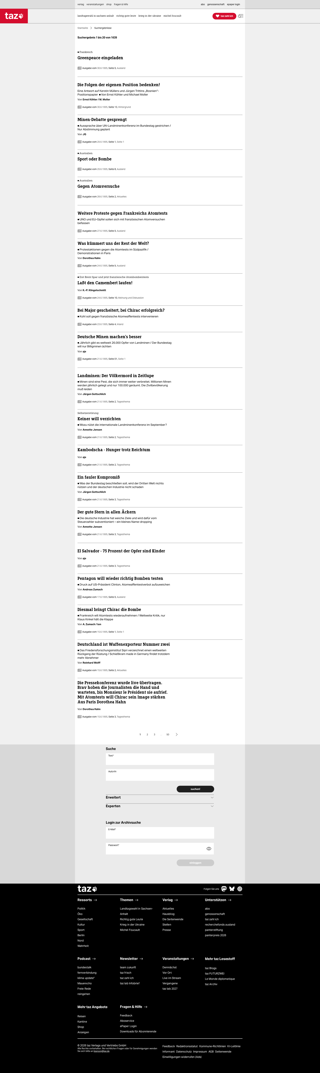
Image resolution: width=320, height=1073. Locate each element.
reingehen (84, 994)
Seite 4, (115, 324)
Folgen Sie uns (211, 888)
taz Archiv (211, 984)
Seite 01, (117, 358)
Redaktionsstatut (187, 1046)
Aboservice (127, 1021)
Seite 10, (126, 297)
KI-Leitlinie (233, 1046)
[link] (97, 16)
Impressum (200, 1051)
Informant (168, 1051)
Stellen (166, 924)
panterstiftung (214, 930)
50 (167, 734)
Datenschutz (184, 1051)
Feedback (126, 1015)
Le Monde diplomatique (220, 979)
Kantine (82, 1021)
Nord (81, 940)
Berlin (81, 935)
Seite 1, (116, 141)
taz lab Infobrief (130, 983)
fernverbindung (87, 972)
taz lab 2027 (170, 988)
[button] (240, 16)
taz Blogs (210, 968)
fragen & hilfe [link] (121, 4)
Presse (166, 930)
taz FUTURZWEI (214, 973)
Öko (80, 914)
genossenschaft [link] (215, 4)
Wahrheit (83, 946)
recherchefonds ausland (220, 924)
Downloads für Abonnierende (138, 1031)
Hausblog (168, 914)
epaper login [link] (233, 4)
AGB (211, 1051)
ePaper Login (128, 1026)
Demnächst (169, 967)
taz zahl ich (212, 919)
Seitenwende (223, 1051)
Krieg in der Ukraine (132, 924)
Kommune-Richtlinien (213, 1046)
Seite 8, (116, 169)
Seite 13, (119, 107)
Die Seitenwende (172, 919)
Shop (81, 1027)
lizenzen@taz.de (102, 1051)
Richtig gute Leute (131, 919)
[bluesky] (232, 890)
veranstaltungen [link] (95, 4)
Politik (81, 908)
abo (207, 908)
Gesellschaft (85, 919)
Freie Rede (84, 988)
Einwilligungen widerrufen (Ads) (182, 1057)
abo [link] (203, 4)
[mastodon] (224, 890)
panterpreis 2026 (215, 935)
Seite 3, (119, 499)
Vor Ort (167, 972)
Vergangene (170, 983)
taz (88, 889)
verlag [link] (81, 4)
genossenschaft (215, 914)
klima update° (86, 978)
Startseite (83, 28)
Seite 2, (117, 196)
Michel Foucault (130, 930)
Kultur (81, 924)
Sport (81, 930)
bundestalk (84, 967)
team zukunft (128, 967)
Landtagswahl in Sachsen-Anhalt (136, 911)
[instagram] (239, 890)
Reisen (82, 1016)
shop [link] (109, 4)
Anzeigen (83, 1032)
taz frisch (125, 972)
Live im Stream (171, 978)
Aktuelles (168, 908)
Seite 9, (116, 68)
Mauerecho (85, 983)
